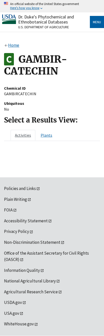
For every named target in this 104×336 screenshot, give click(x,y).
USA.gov (11, 313)
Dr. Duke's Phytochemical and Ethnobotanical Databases (46, 19)
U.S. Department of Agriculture (43, 27)
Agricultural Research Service (31, 292)
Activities (23, 135)
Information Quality (22, 270)
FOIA (8, 210)
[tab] (23, 135)
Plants (46, 135)
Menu (97, 22)
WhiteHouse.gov (19, 324)
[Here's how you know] (52, 6)
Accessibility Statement (26, 221)
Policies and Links (20, 188)
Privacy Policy (16, 231)
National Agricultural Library (30, 281)
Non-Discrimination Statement (32, 242)
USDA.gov (13, 302)
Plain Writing (15, 199)
